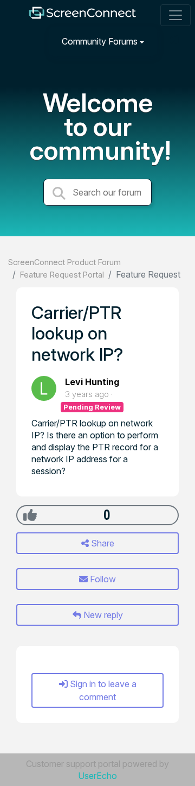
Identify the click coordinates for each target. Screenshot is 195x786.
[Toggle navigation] (175, 15)
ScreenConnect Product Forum (64, 262)
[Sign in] (173, 41)
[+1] (30, 515)
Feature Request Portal (62, 274)
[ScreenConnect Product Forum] (82, 15)
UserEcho (97, 775)
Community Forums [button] (100, 41)
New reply (102, 614)
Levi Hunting (92, 381)
